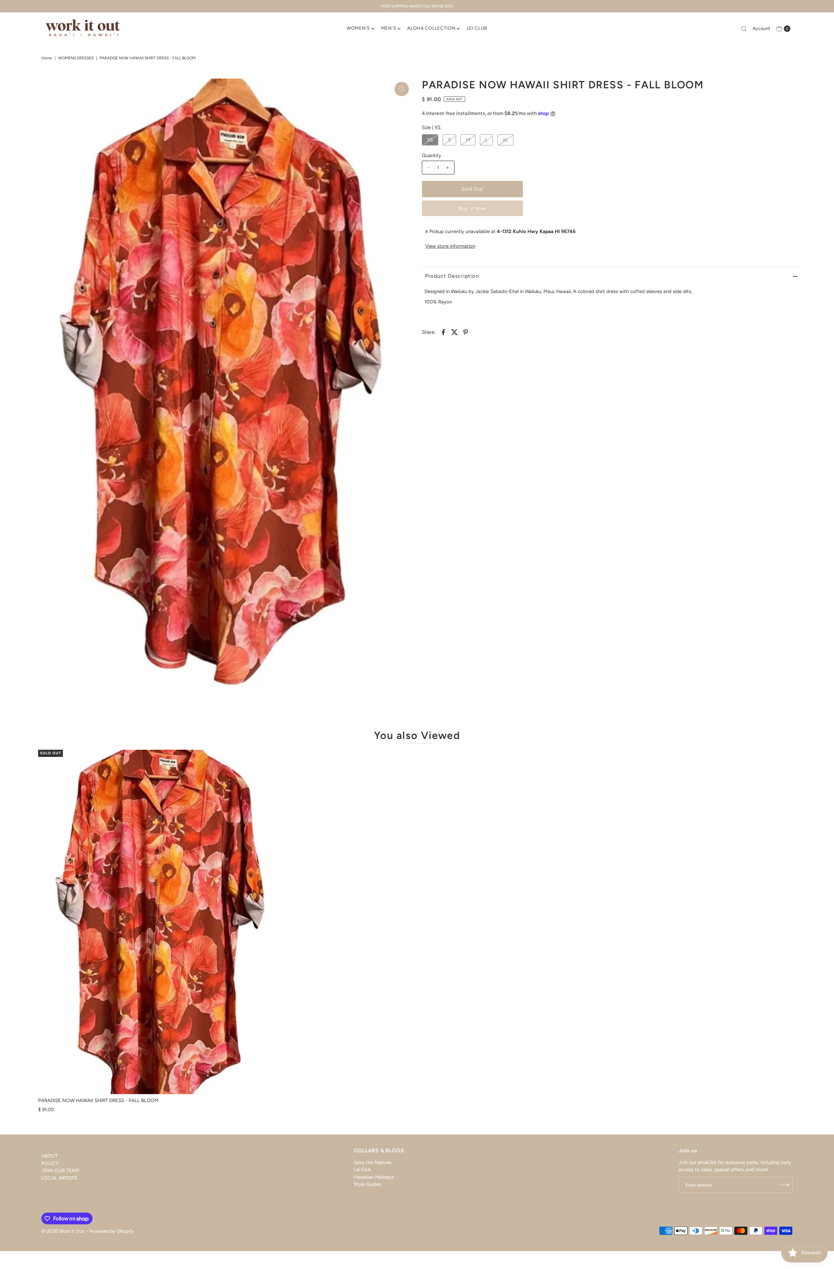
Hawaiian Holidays (374, 1177)
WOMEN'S (358, 28)
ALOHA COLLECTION (431, 28)
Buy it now (472, 208)
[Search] (744, 29)
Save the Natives (372, 1162)
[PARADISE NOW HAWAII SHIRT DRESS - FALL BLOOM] (161, 922)
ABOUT (49, 1156)
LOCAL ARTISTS (59, 1178)
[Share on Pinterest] (465, 331)
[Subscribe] (784, 1185)
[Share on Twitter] (454, 331)
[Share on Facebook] (443, 331)
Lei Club (362, 1170)
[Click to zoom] (402, 89)
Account (761, 28)
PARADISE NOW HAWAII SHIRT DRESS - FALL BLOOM (98, 1100)
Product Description (452, 276)
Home (46, 58)
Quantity (431, 155)
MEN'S (388, 28)
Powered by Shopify (111, 1231)
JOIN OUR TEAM (60, 1170)
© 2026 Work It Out (62, 1231)
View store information (450, 246)
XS (430, 140)
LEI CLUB (477, 28)
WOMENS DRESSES (75, 58)
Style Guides (367, 1184)
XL (505, 140)
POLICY (50, 1163)
